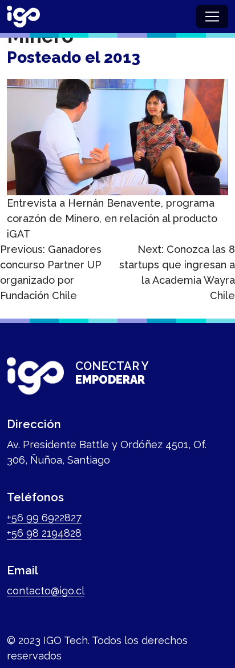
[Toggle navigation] (212, 16)
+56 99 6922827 (44, 518)
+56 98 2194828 (44, 533)
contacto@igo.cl (45, 591)
